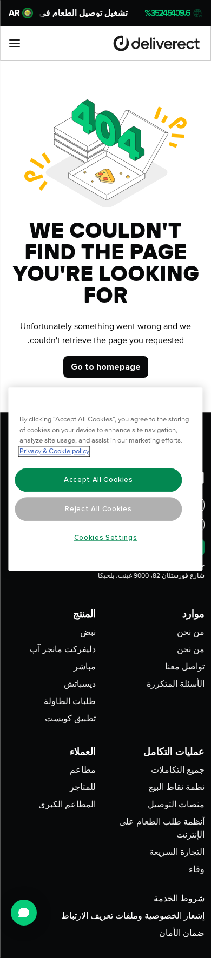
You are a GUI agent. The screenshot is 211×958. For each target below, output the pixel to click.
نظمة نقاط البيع (177, 787)
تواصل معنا (185, 666)
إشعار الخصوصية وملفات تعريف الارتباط (133, 915)
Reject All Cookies (98, 509)
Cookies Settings (105, 537)
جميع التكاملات (178, 770)
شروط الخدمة (179, 898)
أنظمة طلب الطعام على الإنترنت (162, 828)
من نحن (191, 632)
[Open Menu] (14, 43)
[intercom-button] (24, 913)
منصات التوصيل (176, 804)
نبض (88, 632)
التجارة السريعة (177, 852)
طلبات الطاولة (70, 701)
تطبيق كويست (70, 718)
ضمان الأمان (182, 933)
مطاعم (83, 770)
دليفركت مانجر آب (63, 649)
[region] (106, 479)
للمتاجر (83, 787)
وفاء (197, 869)
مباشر (85, 666)
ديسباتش (80, 684)
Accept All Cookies (98, 479)
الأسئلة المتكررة (176, 684)
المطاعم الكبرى (67, 804)
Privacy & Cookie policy (54, 451)
